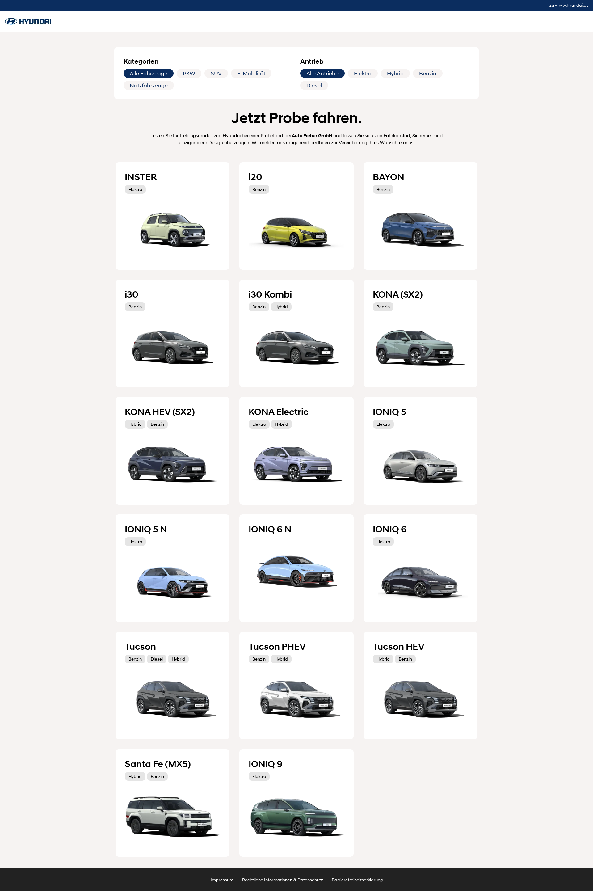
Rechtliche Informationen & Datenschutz (282, 879)
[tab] (149, 73)
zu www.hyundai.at (568, 5)
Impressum (222, 879)
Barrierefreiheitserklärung (357, 879)
